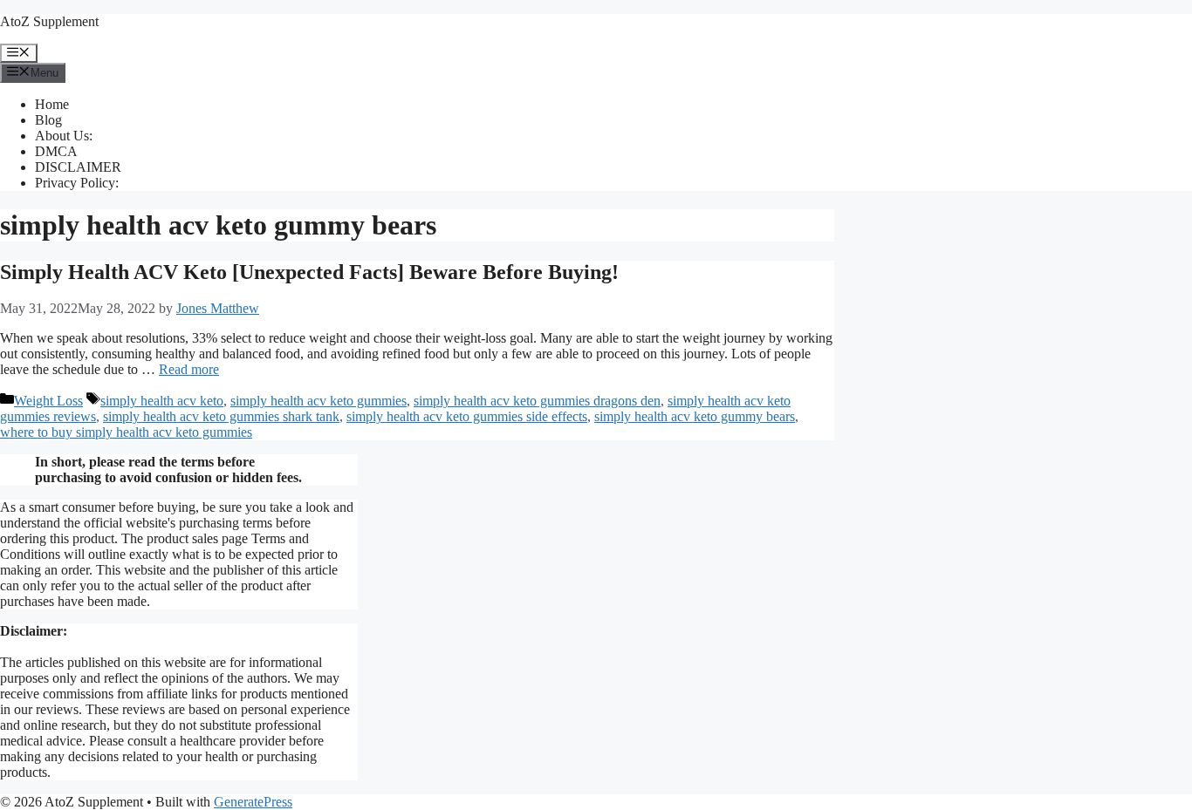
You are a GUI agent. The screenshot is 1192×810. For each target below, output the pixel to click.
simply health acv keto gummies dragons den (537, 400)
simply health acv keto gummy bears (694, 416)
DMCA (56, 151)
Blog (48, 119)
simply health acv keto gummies (318, 400)
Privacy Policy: (77, 182)
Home (52, 104)
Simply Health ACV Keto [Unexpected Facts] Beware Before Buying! (309, 272)
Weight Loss (48, 400)
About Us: (63, 135)
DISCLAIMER (78, 167)
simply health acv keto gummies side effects (466, 416)
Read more (189, 369)
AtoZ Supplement (49, 21)
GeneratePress (253, 801)
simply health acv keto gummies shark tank (221, 416)
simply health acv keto (161, 400)
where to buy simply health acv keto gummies (126, 432)
